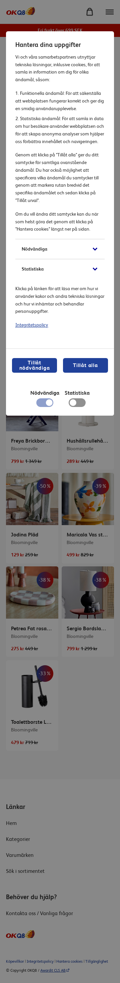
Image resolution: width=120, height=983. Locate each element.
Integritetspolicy (31, 324)
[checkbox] (77, 404)
